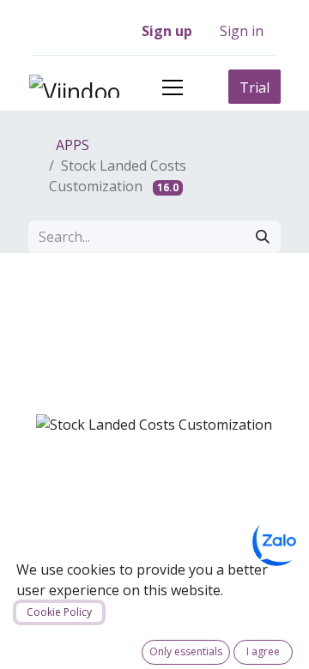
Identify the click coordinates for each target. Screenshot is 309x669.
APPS (70, 145)
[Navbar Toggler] (172, 87)
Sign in (242, 30)
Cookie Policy (59, 612)
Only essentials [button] (185, 651)
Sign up (167, 30)
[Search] (263, 236)
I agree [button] (263, 651)
